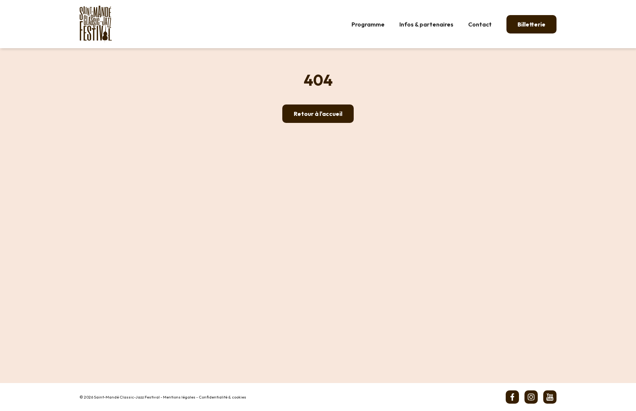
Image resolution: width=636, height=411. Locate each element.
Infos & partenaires (426, 24)
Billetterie (531, 24)
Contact (480, 24)
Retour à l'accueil (318, 113)
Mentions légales (179, 397)
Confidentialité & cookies (222, 397)
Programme (368, 24)
